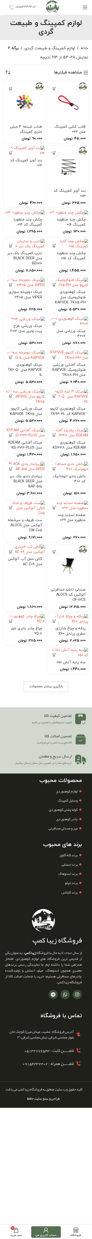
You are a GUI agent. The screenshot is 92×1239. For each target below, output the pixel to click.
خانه (84, 48)
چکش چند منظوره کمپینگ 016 (71, 222)
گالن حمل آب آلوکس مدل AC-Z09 (25, 561)
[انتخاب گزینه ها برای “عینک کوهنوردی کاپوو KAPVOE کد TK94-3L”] (54, 396)
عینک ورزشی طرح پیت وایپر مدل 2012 (26, 328)
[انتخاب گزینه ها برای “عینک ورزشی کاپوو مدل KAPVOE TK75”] (10, 396)
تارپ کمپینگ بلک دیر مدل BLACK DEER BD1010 (24, 258)
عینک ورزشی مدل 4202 (71, 333)
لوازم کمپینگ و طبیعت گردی (50, 48)
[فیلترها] (72, 378)
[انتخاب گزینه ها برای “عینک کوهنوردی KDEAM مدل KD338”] (54, 435)
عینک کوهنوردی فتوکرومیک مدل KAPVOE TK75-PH (70, 297)
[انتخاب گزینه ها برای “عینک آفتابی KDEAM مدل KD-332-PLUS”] (10, 435)
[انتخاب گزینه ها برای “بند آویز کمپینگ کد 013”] (54, 152)
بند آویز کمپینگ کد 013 (70, 193)
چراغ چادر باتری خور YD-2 (26, 631)
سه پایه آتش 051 (71, 662)
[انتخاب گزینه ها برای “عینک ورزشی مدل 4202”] (54, 323)
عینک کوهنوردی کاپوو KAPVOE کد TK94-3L (68, 411)
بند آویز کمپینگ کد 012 (26, 163)
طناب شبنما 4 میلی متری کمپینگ (26, 129)
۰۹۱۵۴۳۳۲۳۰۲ (25, 7)
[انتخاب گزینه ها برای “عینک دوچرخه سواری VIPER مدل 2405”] (10, 284)
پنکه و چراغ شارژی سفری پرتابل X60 (70, 631)
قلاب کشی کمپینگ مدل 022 (70, 129)
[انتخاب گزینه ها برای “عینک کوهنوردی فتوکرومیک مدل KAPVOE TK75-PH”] (54, 284)
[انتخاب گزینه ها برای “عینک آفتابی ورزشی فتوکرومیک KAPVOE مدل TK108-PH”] (54, 357)
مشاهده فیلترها (68, 72)
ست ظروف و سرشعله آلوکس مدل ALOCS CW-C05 (25, 525)
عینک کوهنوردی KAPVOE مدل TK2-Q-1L (24, 370)
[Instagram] (77, 994)
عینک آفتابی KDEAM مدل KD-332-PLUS (25, 445)
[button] (54, 88)
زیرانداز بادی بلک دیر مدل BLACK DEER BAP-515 (25, 481)
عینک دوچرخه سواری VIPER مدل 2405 (25, 294)
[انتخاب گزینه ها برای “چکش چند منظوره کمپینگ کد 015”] (54, 245)
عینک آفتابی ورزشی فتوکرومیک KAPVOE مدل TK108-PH (69, 370)
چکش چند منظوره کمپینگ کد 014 (28, 222)
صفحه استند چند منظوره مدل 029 (72, 517)
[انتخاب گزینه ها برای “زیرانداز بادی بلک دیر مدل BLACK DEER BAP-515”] (10, 468)
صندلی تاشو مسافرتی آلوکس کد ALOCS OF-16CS (68, 595)
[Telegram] (53, 994)
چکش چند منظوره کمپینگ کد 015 (71, 256)
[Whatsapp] (65, 994)
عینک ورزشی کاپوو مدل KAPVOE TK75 (26, 411)
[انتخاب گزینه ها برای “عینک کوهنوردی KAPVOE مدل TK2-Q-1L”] (10, 357)
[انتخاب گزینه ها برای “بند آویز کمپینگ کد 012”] (10, 152)
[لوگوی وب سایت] (52, 7)
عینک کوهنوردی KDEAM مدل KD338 (69, 445)
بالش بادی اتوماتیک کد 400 (69, 479)
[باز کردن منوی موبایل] (85, 7)
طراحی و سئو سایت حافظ (43, 1098)
